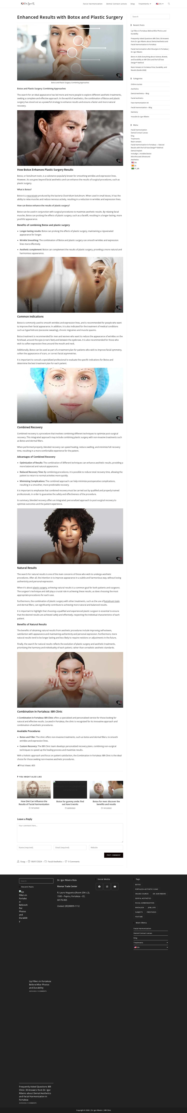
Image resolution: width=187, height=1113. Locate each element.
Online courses (136, 84)
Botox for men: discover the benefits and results (106, 803)
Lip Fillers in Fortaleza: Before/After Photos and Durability (40, 984)
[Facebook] (99, 886)
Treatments (135, 139)
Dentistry (134, 112)
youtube (139, 917)
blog (132, 136)
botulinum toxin (112, 601)
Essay (22, 861)
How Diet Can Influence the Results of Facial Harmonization (34, 803)
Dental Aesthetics (143, 898)
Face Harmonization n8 (139, 103)
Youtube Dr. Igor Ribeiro (140, 116)
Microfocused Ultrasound (140, 156)
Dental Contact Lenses (139, 133)
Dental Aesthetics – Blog (140, 93)
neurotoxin (32, 195)
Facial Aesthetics (55, 861)
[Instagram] (107, 886)
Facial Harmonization (139, 130)
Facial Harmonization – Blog (141, 107)
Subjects (139, 912)
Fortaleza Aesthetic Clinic (146, 889)
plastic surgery (40, 587)
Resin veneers (136, 141)
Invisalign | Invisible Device (141, 153)
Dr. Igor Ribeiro (159, 894)
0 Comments (74, 861)
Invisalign (139, 907)
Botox (138, 885)
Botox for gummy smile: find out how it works (70, 803)
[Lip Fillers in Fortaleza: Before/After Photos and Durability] (23, 985)
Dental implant (136, 151)
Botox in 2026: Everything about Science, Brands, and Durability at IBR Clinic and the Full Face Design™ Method (149, 59)
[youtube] (114, 886)
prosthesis (151, 912)
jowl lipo (152, 907)
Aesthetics (135, 89)
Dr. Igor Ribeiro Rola (67, 880)
